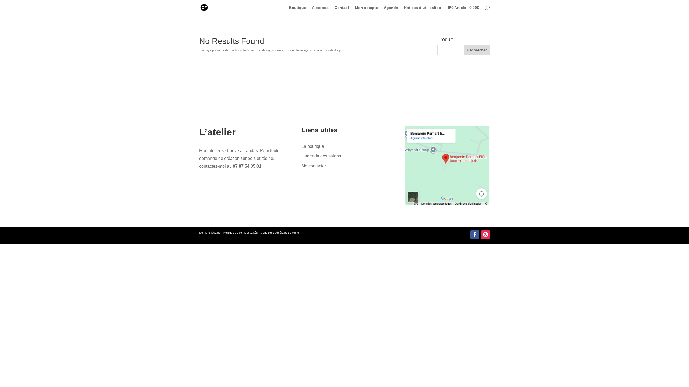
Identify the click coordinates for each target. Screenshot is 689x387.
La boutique (312, 146)
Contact (342, 8)
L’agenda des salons (321, 156)
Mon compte (366, 8)
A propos (320, 8)
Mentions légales (209, 232)
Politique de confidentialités (240, 232)
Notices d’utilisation (422, 8)
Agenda (391, 8)
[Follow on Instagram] (485, 234)
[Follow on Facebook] (474, 234)
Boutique (297, 8)
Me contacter (313, 166)
